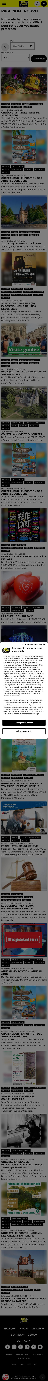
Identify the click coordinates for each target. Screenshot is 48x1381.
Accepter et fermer (24, 722)
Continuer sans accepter (34, 644)
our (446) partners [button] (15, 656)
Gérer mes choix (24, 731)
